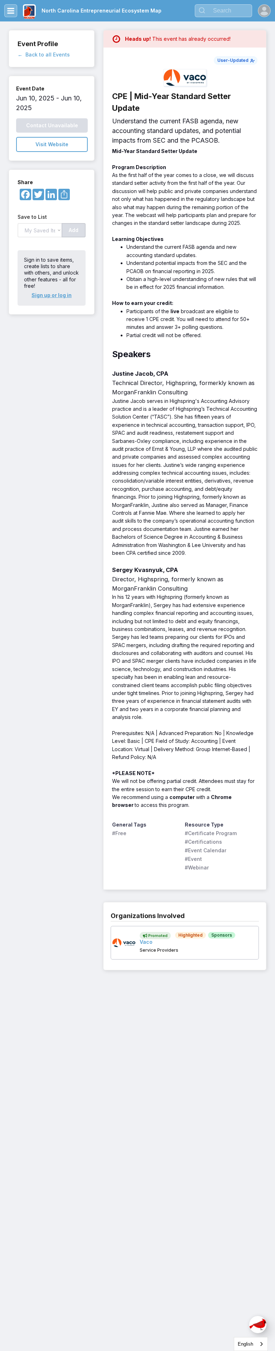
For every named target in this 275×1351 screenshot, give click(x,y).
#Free (119, 833)
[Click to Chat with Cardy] (257, 1324)
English (245, 1344)
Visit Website (51, 144)
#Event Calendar (205, 850)
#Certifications (203, 842)
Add (73, 230)
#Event (193, 859)
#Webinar (197, 867)
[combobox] (251, 1344)
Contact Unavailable (52, 125)
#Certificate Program (211, 833)
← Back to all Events (44, 54)
